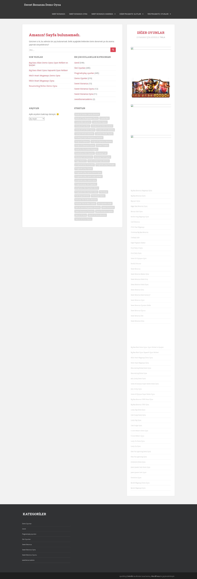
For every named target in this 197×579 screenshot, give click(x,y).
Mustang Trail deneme (83, 157)
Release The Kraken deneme (86, 199)
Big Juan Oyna (135, 201)
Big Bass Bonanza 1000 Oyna (140, 405)
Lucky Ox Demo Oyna (138, 441)
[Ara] (113, 49)
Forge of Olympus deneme (101, 141)
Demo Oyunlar (80, 78)
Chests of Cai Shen (82, 126)
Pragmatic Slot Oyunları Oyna (86, 192)
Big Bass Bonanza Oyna (138, 196)
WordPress (155, 576)
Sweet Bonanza (58, 14)
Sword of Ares (80, 215)
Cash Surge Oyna (136, 425)
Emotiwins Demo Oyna (138, 462)
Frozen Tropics (102, 145)
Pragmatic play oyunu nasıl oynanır (88, 176)
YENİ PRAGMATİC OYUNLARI (157, 14)
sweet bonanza (108, 207)
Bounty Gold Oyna (137, 211)
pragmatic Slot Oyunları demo (86, 188)
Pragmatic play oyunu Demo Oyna (88, 172)
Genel (76, 62)
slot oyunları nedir (105, 203)
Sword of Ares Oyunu (83, 219)
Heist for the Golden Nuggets (86, 149)
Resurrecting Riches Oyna (139, 373)
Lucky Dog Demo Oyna (138, 410)
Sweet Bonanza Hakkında (102, 14)
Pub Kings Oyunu (98, 196)
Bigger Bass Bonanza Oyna (139, 206)
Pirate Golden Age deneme (98, 161)
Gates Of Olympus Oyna (138, 258)
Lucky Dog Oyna (136, 420)
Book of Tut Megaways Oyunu (86, 118)
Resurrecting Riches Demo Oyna (43, 86)
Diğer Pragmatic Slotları (130, 14)
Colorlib (130, 576)
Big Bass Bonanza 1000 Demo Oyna (142, 399)
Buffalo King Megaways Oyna (140, 217)
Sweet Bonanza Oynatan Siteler (141, 305)
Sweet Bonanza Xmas (137, 321)
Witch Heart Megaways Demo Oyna (44, 75)
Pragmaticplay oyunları (84, 73)
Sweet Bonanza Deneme (84, 211)
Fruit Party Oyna (136, 253)
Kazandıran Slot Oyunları (84, 153)
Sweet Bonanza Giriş (137, 290)
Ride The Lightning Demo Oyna (141, 451)
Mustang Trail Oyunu (102, 157)
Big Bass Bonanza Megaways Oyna (141, 191)
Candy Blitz (104, 118)
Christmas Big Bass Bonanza (139, 232)
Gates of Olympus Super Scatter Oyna (143, 394)
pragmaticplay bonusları (84, 165)
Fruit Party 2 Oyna (137, 248)
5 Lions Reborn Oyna (137, 436)
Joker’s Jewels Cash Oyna (138, 472)
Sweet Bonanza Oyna (78, 14)
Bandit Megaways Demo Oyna (140, 483)
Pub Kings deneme (82, 196)
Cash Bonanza (135, 222)
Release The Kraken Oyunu (85, 203)
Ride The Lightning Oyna (139, 457)
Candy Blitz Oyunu (100, 122)
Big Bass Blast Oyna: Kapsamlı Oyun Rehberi (48, 70)
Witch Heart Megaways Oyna (41, 80)
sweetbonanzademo (83, 99)
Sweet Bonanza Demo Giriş (139, 279)
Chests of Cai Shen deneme (102, 126)
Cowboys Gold (135, 237)
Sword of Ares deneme (97, 215)
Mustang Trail (101, 153)
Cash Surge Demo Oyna (138, 415)
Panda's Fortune (136, 264)
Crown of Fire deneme (105, 130)
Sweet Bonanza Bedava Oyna (140, 274)
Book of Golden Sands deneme (87, 114)
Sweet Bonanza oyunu (104, 211)
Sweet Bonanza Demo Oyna (42, 4)
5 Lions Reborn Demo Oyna (139, 431)
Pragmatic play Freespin (105, 165)
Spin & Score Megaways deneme (87, 207)
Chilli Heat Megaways (137, 227)
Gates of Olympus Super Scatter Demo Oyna (145, 384)
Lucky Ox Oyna (136, 446)
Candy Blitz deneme (82, 122)
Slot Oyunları (79, 68)
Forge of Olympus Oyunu (84, 145)
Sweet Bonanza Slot (137, 316)
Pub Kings (103, 192)
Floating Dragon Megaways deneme (89, 137)
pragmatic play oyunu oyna (85, 180)
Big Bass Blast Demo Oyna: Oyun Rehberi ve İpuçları (48, 63)
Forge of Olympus (82, 141)
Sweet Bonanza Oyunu (84, 88)
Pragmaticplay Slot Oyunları (85, 184)
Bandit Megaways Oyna (138, 488)
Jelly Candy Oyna (136, 389)
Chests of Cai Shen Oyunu (85, 130)
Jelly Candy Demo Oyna (138, 378)
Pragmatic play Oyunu (83, 168)
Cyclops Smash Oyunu (104, 134)
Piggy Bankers (80, 161)
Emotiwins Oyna (136, 478)
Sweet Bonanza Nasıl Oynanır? (140, 295)
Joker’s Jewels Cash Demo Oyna (140, 467)
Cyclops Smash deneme (84, 134)
